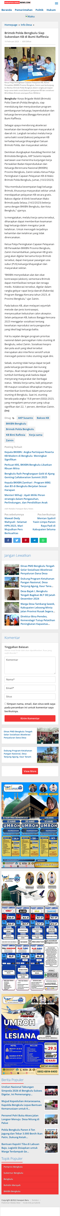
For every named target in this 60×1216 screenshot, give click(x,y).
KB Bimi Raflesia (15, 434)
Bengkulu (8, 1179)
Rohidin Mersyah (12, 1185)
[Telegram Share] (34, 540)
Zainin (10, 440)
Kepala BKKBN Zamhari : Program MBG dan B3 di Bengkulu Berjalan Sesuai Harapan (28, 486)
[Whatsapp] (43, 540)
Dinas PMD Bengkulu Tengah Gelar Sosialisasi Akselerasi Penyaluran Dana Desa (37, 569)
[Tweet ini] (17, 540)
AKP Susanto (25, 418)
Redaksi (35, 1200)
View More (30, 771)
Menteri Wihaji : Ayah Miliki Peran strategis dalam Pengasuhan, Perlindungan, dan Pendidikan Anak (26, 498)
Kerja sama (35, 434)
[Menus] (56, 4)
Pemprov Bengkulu (13, 1166)
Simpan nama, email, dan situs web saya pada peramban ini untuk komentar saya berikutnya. (30, 707)
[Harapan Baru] (16, 2)
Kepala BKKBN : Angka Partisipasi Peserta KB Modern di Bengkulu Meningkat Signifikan (29, 455)
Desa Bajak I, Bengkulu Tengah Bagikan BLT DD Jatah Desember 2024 (38, 594)
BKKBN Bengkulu (16, 423)
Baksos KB (43, 418)
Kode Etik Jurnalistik (31, 1202)
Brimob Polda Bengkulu (20, 429)
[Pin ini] (25, 540)
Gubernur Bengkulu (13, 1173)
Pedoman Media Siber (11, 1202)
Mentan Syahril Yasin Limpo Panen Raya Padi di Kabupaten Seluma (44, 522)
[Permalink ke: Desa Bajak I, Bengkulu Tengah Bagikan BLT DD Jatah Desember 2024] (12, 594)
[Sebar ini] (8, 540)
